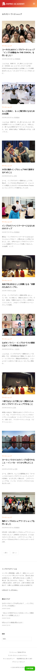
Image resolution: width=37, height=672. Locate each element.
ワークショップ (7, 46)
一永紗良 (16, 349)
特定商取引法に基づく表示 (24, 658)
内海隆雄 (17, 59)
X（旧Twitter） (13, 590)
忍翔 (15, 176)
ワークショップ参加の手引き (17, 652)
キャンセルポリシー (9, 658)
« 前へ (6, 552)
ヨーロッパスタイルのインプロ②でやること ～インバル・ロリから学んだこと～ (18, 462)
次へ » (14, 552)
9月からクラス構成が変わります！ (12, 622)
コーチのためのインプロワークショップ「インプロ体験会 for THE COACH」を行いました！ (18, 52)
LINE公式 (5, 590)
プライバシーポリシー (18, 662)
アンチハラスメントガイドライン (17, 655)
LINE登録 (29, 668)
